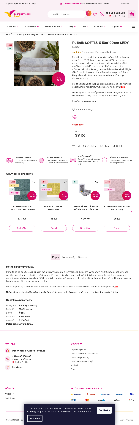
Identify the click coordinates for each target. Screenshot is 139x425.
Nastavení (35, 418)
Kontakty (26, 3)
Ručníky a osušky (28, 305)
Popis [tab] (55, 257)
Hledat (88, 13)
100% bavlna (25, 309)
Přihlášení (9, 394)
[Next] (131, 212)
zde (89, 411)
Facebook (17, 367)
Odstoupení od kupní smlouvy (84, 353)
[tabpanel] (22, 207)
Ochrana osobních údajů (82, 361)
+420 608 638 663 (21, 356)
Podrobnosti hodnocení (106, 52)
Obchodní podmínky (80, 357)
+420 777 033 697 (21, 359)
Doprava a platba (13, 3)
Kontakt (74, 365)
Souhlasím (104, 410)
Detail (54, 228)
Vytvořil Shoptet (126, 420)
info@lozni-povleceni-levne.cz (28, 350)
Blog (34, 3)
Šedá (22, 312)
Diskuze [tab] (82, 257)
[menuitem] (13, 26)
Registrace (10, 398)
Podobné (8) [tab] (68, 257)
